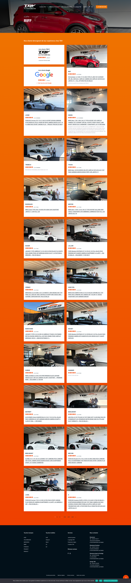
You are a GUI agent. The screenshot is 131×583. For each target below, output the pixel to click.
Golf (47, 537)
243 (69, 517)
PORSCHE (26, 546)
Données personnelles (50, 575)
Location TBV (71, 544)
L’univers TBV (42, 6)
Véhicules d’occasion (54, 6)
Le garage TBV (77, 6)
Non (101, 580)
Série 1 (47, 542)
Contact (85, 6)
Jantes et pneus (71, 537)
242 (65, 517)
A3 (46, 544)
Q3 (46, 546)
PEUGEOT (26, 549)
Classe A (48, 539)
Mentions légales (61, 575)
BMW (25, 544)
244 (72, 517)
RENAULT (26, 551)
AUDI (25, 537)
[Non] (129, 580)
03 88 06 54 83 (102, 7)
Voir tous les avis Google (44, 83)
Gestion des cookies (81, 575)
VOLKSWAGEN (27, 539)
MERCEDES (26, 542)
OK (96, 580)
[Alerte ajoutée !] (126, 578)
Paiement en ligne (72, 542)
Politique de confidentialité (110, 580)
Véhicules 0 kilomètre (66, 6)
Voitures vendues (70, 575)
